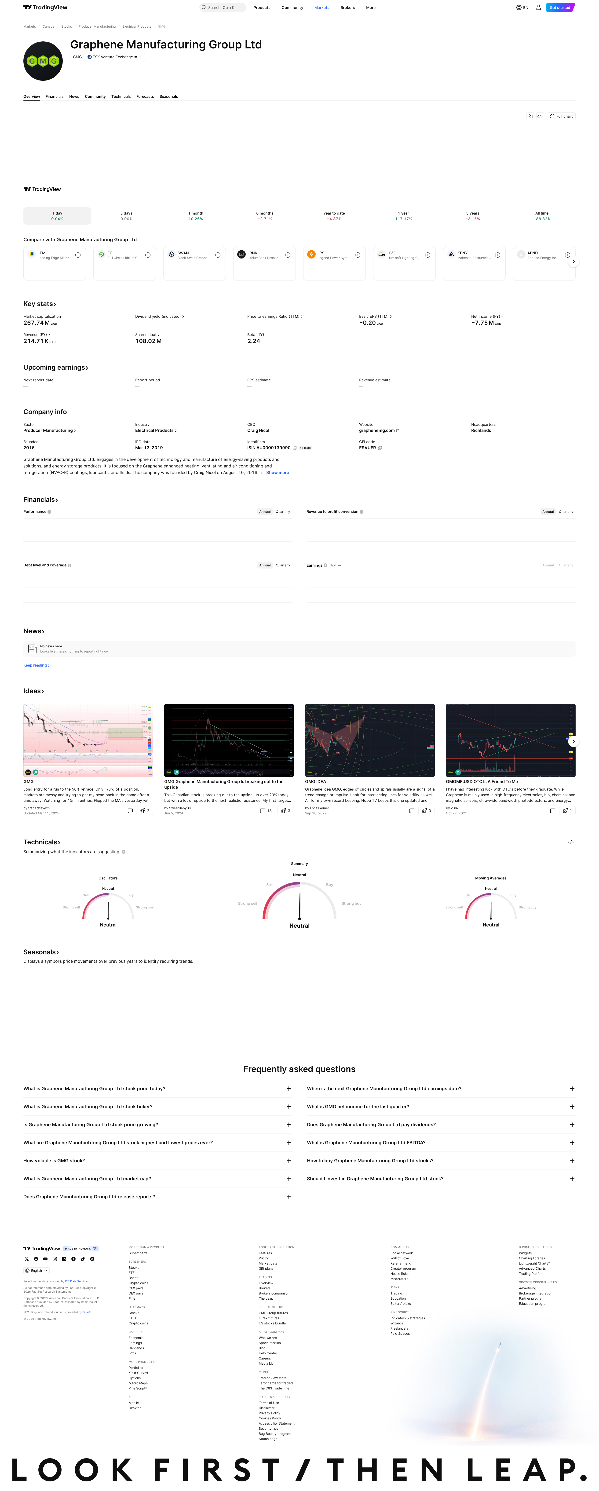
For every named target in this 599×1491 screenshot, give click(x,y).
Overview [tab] (31, 96)
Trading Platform (531, 1274)
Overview (266, 1283)
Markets (321, 7)
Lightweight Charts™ (534, 1263)
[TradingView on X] (26, 1259)
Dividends (136, 1348)
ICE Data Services (77, 1281)
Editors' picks (401, 1303)
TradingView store (272, 1378)
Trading (396, 1293)
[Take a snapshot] (530, 116)
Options (135, 1378)
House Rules (400, 1274)
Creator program (403, 1268)
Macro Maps (138, 1383)
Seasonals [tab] (169, 96)
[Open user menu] (538, 7)
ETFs (132, 1273)
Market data (268, 1263)
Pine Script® (138, 1388)
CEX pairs (136, 1288)
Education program (533, 1303)
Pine (132, 1298)
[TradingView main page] (45, 7)
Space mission (270, 1343)
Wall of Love (400, 1258)
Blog (262, 1348)
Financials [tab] (55, 96)
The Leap (266, 1298)
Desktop (135, 1408)
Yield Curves (138, 1373)
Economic (136, 1338)
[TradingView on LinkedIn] (64, 1259)
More (371, 7)
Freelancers (399, 1328)
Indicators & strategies (408, 1318)
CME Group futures (273, 1313)
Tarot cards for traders (276, 1383)
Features (265, 1253)
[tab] (265, 511)
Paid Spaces (400, 1333)
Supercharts (138, 1253)
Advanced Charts (532, 1268)
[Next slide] (573, 741)
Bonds (133, 1278)
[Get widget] (540, 116)
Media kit (266, 1363)
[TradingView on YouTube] (45, 1259)
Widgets (525, 1253)
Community (292, 7)
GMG (28, 781)
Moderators (399, 1279)
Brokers (348, 7)
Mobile (134, 1403)
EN (525, 7)
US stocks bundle (272, 1323)
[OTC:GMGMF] (450, 772)
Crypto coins (138, 1283)
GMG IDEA (315, 781)
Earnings (135, 1343)
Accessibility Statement (277, 1423)
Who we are (268, 1338)
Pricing (264, 1258)
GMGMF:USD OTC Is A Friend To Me (482, 781)
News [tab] (74, 96)
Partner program (531, 1298)
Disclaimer (266, 1408)
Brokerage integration (535, 1293)
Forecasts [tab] (145, 96)
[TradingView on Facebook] (36, 1259)
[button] (274, 7)
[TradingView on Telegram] (73, 1259)
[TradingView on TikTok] (83, 1259)
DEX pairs (136, 1293)
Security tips (268, 1428)
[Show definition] (64, 316)
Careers (265, 1358)
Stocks (134, 1267)
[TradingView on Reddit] (92, 1259)
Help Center (268, 1353)
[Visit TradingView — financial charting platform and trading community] (42, 189)
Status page (268, 1439)
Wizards (397, 1323)
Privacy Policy (269, 1413)
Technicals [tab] (121, 96)
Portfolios (136, 1368)
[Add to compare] (78, 255)
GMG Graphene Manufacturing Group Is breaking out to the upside (224, 784)
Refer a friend (401, 1263)
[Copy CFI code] (380, 448)
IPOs (132, 1353)
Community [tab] (95, 96)
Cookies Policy (270, 1418)
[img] (136, 57)
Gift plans (266, 1268)
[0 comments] (130, 810)
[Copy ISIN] (294, 448)
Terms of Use (269, 1403)
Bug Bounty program (275, 1434)
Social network (402, 1253)
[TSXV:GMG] (28, 772)
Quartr (87, 1312)
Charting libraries (532, 1258)
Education (398, 1298)
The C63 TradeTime (274, 1388)
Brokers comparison (274, 1293)
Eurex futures (269, 1318)
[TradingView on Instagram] (54, 1259)
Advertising (527, 1288)
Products (262, 7)
